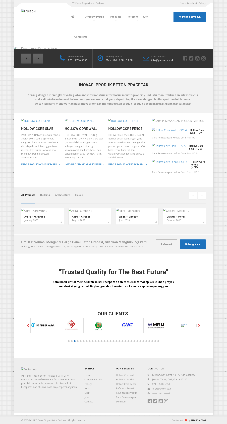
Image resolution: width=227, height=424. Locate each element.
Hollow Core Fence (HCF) (198, 164)
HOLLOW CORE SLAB (37, 129)
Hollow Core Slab (125, 379)
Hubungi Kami (193, 244)
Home (87, 375)
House (79, 195)
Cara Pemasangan (126, 397)
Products (115, 16)
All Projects (28, 195)
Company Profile (94, 16)
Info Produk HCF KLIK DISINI (126, 164)
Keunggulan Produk (190, 16)
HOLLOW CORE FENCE (125, 129)
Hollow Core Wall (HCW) (197, 131)
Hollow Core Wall (125, 375)
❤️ (186, 420)
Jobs (86, 397)
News (183, 3)
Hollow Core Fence (126, 384)
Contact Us (80, 36)
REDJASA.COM (198, 420)
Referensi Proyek (137, 16)
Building (45, 195)
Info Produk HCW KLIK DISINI (83, 164)
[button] (26, 59)
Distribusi (192, 3)
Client (87, 392)
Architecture (62, 195)
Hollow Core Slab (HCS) (196, 147)
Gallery (202, 3)
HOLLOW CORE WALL (81, 129)
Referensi (166, 244)
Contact (88, 401)
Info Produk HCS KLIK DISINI (39, 164)
